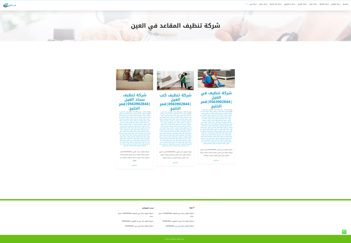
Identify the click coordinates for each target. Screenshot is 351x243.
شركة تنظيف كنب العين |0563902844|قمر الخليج (178, 80)
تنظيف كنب (183, 121)
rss (191, 208)
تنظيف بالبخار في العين (182, 119)
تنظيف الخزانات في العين (211, 113)
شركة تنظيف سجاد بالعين (133, 140)
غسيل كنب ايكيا (182, 146)
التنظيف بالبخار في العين (139, 113)
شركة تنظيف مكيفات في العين (223, 140)
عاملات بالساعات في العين (218, 143)
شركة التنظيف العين (213, 126)
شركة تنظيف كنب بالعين (178, 142)
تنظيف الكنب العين (185, 115)
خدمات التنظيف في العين (134, 126)
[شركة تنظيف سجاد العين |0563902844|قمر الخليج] (134, 79)
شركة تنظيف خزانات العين (221, 133)
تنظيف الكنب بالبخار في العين (172, 115)
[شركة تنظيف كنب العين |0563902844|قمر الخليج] (175, 79)
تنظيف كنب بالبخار (185, 122)
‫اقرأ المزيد (215, 160)
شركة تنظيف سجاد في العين (223, 135)
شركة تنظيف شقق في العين (171, 138)
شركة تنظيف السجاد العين (129, 131)
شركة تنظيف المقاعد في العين (221, 131)
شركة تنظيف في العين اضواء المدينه (210, 136)
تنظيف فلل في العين (213, 118)
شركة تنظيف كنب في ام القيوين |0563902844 (177, 221)
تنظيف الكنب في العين (217, 115)
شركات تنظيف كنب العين (176, 128)
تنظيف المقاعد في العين (221, 117)
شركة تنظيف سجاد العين (208, 133)
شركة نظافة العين (209, 140)
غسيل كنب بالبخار (173, 146)
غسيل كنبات (165, 146)
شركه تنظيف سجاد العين (129, 145)
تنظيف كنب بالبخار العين (174, 122)
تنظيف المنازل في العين (208, 117)
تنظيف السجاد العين (132, 115)
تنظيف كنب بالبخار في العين (130, 124)
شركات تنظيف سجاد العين (134, 128)
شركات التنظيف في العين (210, 124)
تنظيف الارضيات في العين (125, 113)
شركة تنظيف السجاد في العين (172, 131)
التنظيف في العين (223, 113)
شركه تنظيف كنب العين (182, 144)
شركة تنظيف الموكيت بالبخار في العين (136, 137)
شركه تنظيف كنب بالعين (169, 144)
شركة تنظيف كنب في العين (208, 138)
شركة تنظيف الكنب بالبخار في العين (172, 133)
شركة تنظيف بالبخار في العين (170, 137)
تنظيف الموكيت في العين (140, 121)
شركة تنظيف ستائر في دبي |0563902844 (179, 226)
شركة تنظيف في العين (226, 136)
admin (226, 110)
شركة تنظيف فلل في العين (209, 135)
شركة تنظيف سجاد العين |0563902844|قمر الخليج (137, 79)
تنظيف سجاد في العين (225, 118)
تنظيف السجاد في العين (166, 114)
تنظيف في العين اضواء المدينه (219, 120)
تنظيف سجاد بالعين (134, 122)
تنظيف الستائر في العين (144, 115)
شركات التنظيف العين (223, 124)
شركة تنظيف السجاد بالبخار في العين (135, 132)
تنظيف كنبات (171, 124)
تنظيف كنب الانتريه (174, 121)
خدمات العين (205, 110)
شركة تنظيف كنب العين (176, 140)
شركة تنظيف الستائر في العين (215, 127)
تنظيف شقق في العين (169, 119)
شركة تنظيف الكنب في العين (221, 129)
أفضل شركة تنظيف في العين (220, 111)
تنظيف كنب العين (164, 121)
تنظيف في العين (142, 124)
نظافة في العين (207, 143)
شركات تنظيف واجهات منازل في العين (176, 130)
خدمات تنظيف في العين (175, 126)
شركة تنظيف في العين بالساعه (224, 138)
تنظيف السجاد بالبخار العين (180, 114)
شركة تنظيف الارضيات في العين (132, 129)
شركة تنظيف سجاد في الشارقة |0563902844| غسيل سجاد (175, 215)
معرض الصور (214, 78)
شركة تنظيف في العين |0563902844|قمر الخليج (218, 78)
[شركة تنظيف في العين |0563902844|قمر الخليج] (216, 78)
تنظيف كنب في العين (221, 122)
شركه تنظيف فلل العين (217, 142)
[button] (246, 4)
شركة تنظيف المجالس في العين (141, 135)
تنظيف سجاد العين (128, 121)
